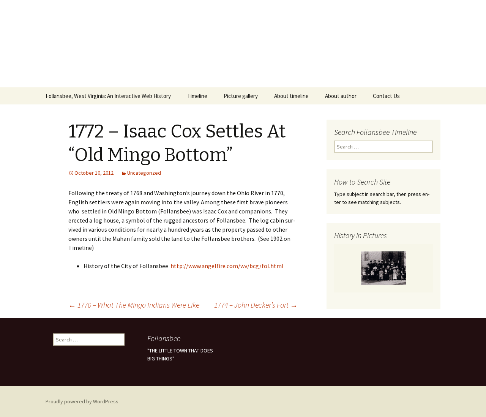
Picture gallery (241, 96)
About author (341, 96)
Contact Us (386, 96)
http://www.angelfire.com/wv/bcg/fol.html (227, 266)
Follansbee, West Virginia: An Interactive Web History (108, 96)
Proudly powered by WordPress (82, 401)
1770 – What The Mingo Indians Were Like (133, 305)
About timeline (291, 96)
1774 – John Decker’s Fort (256, 305)
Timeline (197, 96)
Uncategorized (144, 172)
